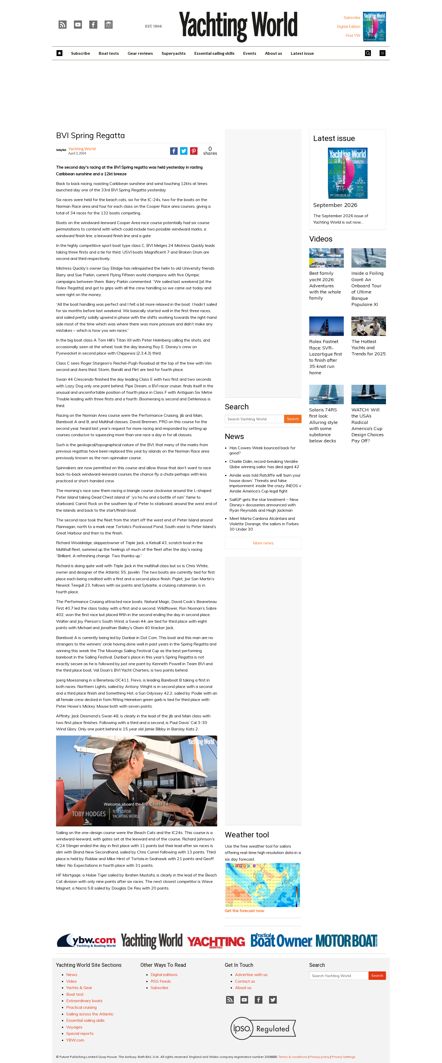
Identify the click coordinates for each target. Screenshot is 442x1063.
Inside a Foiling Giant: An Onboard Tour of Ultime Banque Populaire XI (367, 288)
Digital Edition (348, 26)
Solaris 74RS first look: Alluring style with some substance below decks (323, 425)
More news (263, 542)
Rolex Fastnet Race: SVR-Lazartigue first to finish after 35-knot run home (325, 356)
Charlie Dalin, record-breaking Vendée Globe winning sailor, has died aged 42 (264, 464)
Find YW (353, 35)
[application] (136, 781)
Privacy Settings (344, 1057)
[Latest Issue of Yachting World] (374, 26)
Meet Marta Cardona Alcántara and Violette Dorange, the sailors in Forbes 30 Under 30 (264, 524)
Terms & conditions (293, 1057)
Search (293, 419)
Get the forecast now (244, 910)
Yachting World (82, 148)
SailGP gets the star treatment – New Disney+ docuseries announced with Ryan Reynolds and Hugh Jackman (264, 505)
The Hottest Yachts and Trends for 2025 (368, 347)
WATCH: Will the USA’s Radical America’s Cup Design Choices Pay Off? (367, 425)
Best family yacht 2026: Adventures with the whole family (325, 285)
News (234, 436)
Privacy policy (319, 1057)
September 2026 (335, 205)
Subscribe (352, 17)
